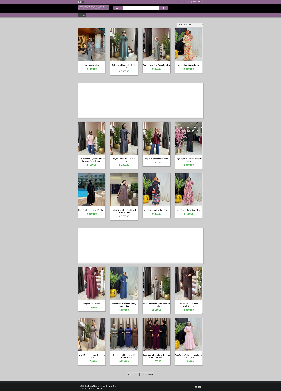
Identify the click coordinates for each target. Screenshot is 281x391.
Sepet (194, 2)
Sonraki (150, 374)
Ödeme (201, 2)
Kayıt (187, 2)
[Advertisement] (140, 100)
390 (143, 374)
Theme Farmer (98, 388)
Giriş (180, 2)
